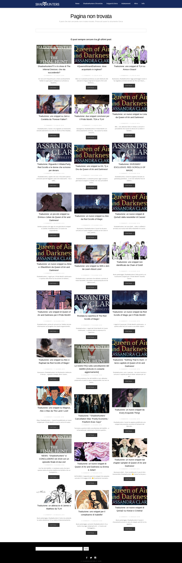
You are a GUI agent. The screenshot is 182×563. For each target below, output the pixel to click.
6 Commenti (123, 516)
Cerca (86, 548)
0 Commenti (48, 125)
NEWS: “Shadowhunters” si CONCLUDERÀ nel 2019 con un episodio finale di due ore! (54, 459)
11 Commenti (86, 75)
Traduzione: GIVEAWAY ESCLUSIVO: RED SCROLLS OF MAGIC (129, 167)
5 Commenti (48, 273)
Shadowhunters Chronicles (93, 3)
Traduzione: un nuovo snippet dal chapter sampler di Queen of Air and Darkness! (129, 463)
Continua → (53, 87)
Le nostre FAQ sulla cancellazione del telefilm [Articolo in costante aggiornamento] (92, 369)
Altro (136, 3)
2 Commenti (86, 125)
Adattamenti (125, 3)
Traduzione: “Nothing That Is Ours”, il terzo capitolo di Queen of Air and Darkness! (129, 363)
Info (143, 3)
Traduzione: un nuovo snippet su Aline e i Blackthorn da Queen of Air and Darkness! (54, 267)
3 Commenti (48, 173)
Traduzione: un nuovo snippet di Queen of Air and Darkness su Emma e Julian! (92, 466)
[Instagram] (95, 558)
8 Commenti (48, 75)
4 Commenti (123, 173)
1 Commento (124, 75)
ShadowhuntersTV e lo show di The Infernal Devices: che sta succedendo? (54, 69)
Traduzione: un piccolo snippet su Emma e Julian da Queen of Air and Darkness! (54, 217)
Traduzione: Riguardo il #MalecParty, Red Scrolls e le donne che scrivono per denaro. (54, 167)
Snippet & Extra (112, 3)
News (77, 3)
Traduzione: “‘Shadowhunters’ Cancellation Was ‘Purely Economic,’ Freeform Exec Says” (92, 419)
